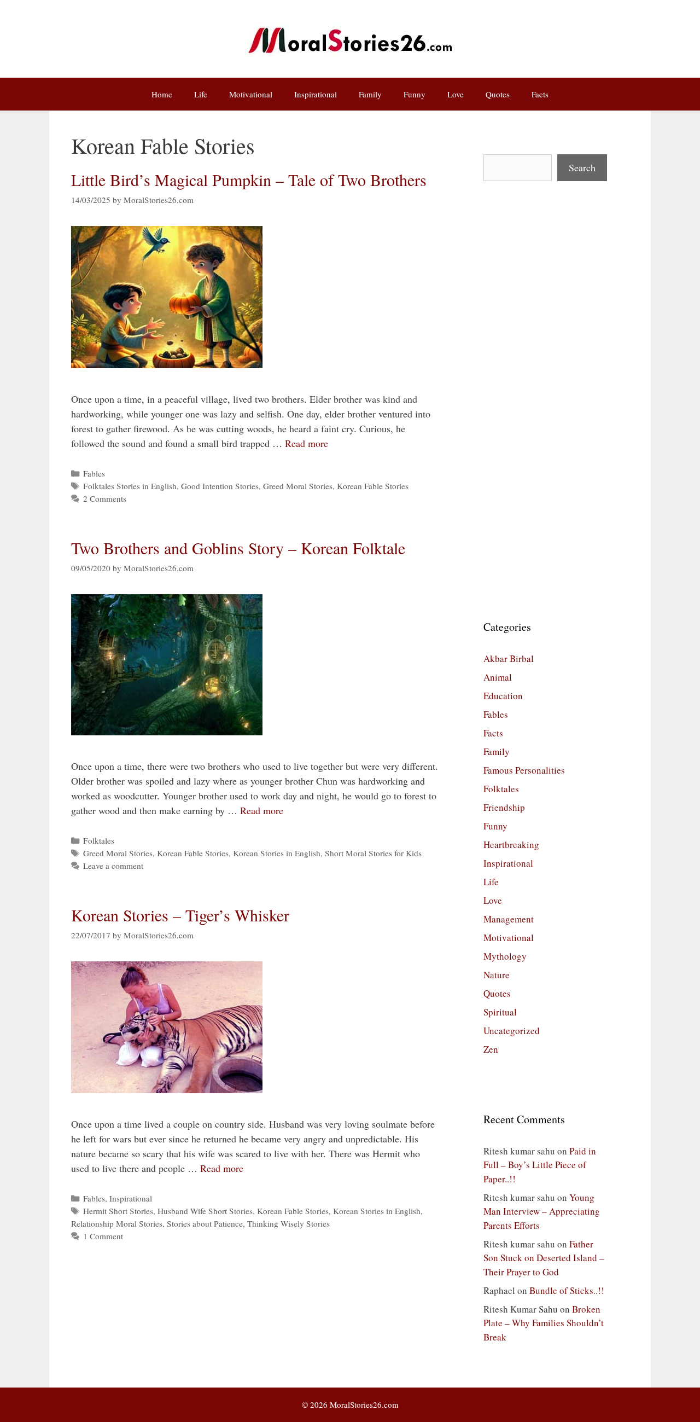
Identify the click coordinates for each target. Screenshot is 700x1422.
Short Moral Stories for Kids (373, 853)
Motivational (250, 94)
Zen (490, 1049)
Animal (497, 677)
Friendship (504, 807)
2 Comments (104, 498)
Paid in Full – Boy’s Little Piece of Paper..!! (539, 1165)
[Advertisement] (545, 400)
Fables (94, 473)
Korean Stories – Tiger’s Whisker (180, 915)
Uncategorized (511, 1030)
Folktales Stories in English (130, 485)
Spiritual (500, 1012)
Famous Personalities (524, 770)
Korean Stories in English (276, 853)
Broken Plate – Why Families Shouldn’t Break (543, 1323)
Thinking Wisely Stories (288, 1223)
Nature (496, 974)
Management (508, 919)
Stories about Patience (205, 1223)
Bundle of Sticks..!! (566, 1290)
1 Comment (103, 1236)
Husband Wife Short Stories (205, 1210)
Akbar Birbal (508, 658)
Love (455, 94)
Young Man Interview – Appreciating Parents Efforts (541, 1211)
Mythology (505, 956)
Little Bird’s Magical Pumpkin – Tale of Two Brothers (249, 179)
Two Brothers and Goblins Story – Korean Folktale (238, 548)
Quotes (498, 94)
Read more (306, 443)
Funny (414, 94)
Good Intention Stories (220, 485)
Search (582, 167)
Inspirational (315, 94)
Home (161, 94)
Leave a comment (113, 865)
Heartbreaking (511, 844)
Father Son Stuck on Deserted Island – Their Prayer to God (543, 1258)
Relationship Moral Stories (116, 1223)
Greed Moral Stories (297, 485)
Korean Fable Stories (373, 485)
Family (370, 94)
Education (503, 695)
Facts (540, 94)
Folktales (98, 840)
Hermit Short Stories (118, 1210)
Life (200, 94)
